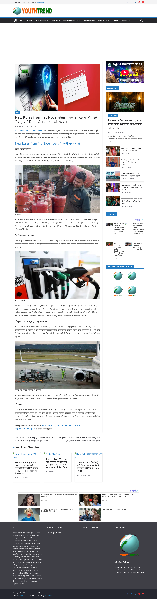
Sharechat (71, 425)
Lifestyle (55, 20)
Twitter (63, 425)
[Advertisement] (78, 39)
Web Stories (126, 20)
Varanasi (116, 20)
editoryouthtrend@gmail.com (133, 573)
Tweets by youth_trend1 (54, 533)
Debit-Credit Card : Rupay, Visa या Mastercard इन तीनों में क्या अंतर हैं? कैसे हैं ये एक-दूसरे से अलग (35, 439)
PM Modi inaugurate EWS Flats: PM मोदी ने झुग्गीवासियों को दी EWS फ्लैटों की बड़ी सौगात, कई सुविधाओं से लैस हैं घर (26, 468)
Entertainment (41, 20)
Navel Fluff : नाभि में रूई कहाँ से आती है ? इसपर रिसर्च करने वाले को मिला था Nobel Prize (88, 466)
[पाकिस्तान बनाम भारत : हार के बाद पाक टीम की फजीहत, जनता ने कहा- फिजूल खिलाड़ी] (113, 202)
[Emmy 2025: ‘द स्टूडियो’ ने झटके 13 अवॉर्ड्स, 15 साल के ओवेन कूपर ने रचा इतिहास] (113, 189)
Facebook (46, 425)
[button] (47, 20)
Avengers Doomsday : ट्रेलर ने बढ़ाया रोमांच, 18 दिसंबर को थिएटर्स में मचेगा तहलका (125, 124)
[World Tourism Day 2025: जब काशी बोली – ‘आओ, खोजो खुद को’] (113, 176)
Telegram (31, 429)
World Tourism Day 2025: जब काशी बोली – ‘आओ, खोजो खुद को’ (131, 175)
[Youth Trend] (15, 20)
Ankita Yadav (34, 126)
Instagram (55, 425)
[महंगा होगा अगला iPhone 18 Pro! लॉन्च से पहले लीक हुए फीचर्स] (113, 151)
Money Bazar (102, 20)
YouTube (22, 429)
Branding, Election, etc (122, 570)
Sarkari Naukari (89, 20)
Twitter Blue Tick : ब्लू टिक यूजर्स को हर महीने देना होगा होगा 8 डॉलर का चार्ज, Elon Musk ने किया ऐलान (56, 463)
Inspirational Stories (70, 20)
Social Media (119, 567)
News (21, 20)
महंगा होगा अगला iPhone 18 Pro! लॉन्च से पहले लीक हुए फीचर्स (131, 149)
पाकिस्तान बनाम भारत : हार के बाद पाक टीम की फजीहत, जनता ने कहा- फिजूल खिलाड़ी (131, 201)
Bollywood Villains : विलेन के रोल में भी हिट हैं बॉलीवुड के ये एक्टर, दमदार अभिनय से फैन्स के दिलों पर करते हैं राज (79, 439)
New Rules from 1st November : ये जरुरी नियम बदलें (47, 143)
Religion (29, 20)
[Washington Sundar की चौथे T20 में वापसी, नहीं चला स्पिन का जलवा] (113, 163)
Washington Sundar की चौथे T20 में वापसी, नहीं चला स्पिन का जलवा (130, 162)
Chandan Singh (124, 132)
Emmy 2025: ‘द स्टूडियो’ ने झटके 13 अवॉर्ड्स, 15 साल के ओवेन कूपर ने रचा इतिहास (131, 187)
